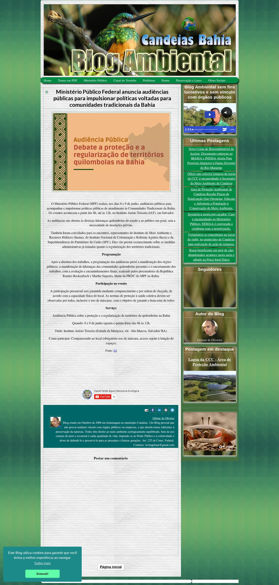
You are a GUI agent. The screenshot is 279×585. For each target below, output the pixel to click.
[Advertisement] (111, 371)
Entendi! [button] (42, 573)
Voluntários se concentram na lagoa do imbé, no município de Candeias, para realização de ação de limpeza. (211, 239)
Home (47, 80)
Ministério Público (95, 80)
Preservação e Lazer (189, 80)
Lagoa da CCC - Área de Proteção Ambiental (209, 361)
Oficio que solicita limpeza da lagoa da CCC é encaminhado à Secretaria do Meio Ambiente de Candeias (211, 178)
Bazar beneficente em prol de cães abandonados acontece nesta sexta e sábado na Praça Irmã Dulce (211, 255)
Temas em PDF (67, 80)
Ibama (166, 80)
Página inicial (111, 567)
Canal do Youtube (125, 80)
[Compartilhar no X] (172, 413)
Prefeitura (149, 80)
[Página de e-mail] (146, 410)
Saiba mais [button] (42, 563)
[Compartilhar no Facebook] (153, 413)
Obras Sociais (216, 80)
